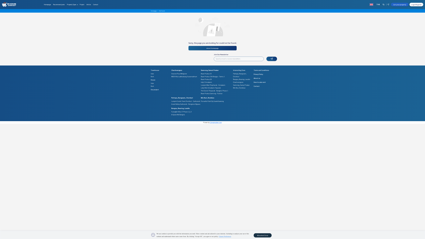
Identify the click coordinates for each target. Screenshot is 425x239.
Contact (95, 4)
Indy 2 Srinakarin (206, 82)
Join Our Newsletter (221, 54)
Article (89, 4)
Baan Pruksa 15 (206, 74)
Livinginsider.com (216, 122)
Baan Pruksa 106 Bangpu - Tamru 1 (213, 76)
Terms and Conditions (261, 70)
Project (82, 4)
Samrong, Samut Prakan (210, 70)
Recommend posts (59, 4)
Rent (152, 76)
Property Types (72, 4)
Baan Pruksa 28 (206, 79)
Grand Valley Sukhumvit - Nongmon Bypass (185, 104)
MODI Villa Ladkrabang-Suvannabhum (184, 76)
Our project (155, 90)
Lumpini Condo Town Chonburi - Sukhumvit (185, 101)
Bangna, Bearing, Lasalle (180, 108)
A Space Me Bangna (178, 115)
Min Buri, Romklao (207, 98)
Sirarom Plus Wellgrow (179, 74)
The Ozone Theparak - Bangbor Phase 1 (214, 91)
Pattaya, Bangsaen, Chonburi (182, 98)
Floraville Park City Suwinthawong (212, 101)
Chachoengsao (176, 70)
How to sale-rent (260, 82)
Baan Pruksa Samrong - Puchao (211, 93)
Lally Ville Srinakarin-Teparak (211, 88)
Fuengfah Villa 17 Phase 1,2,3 (181, 112)
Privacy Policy (258, 74)
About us (257, 78)
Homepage (47, 4)
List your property (399, 5)
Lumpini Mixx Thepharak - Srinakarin (213, 85)
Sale (152, 74)
